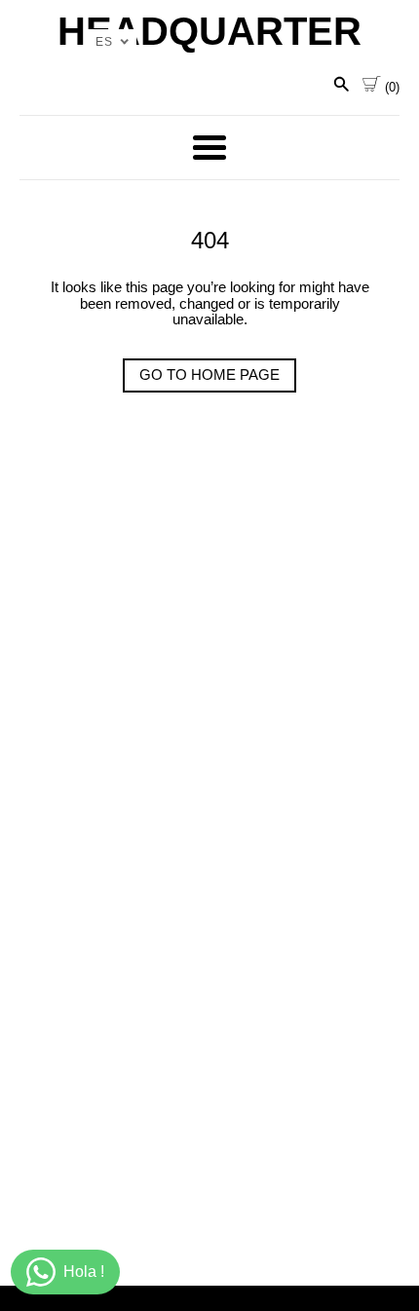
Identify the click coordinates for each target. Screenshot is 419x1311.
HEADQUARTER (209, 31)
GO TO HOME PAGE (209, 374)
